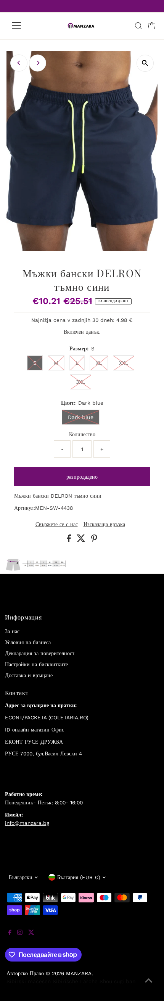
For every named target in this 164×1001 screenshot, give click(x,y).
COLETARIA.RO (68, 717)
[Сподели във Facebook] (70, 540)
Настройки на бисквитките (36, 664)
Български (20, 877)
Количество (82, 434)
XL (99, 363)
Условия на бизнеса (28, 642)
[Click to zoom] (145, 63)
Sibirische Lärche (75, 981)
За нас (12, 631)
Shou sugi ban (117, 981)
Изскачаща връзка (104, 524)
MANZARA (79, 973)
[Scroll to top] (148, 985)
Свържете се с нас (56, 524)
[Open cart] (152, 26)
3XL (80, 382)
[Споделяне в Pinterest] (94, 540)
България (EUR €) (78, 877)
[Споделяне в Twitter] (82, 540)
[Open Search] (138, 25)
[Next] (37, 62)
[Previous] (18, 62)
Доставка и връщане (29, 675)
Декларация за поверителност (39, 653)
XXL (123, 363)
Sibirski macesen (28, 981)
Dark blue (80, 417)
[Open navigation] (25, 25)
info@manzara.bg (27, 823)
